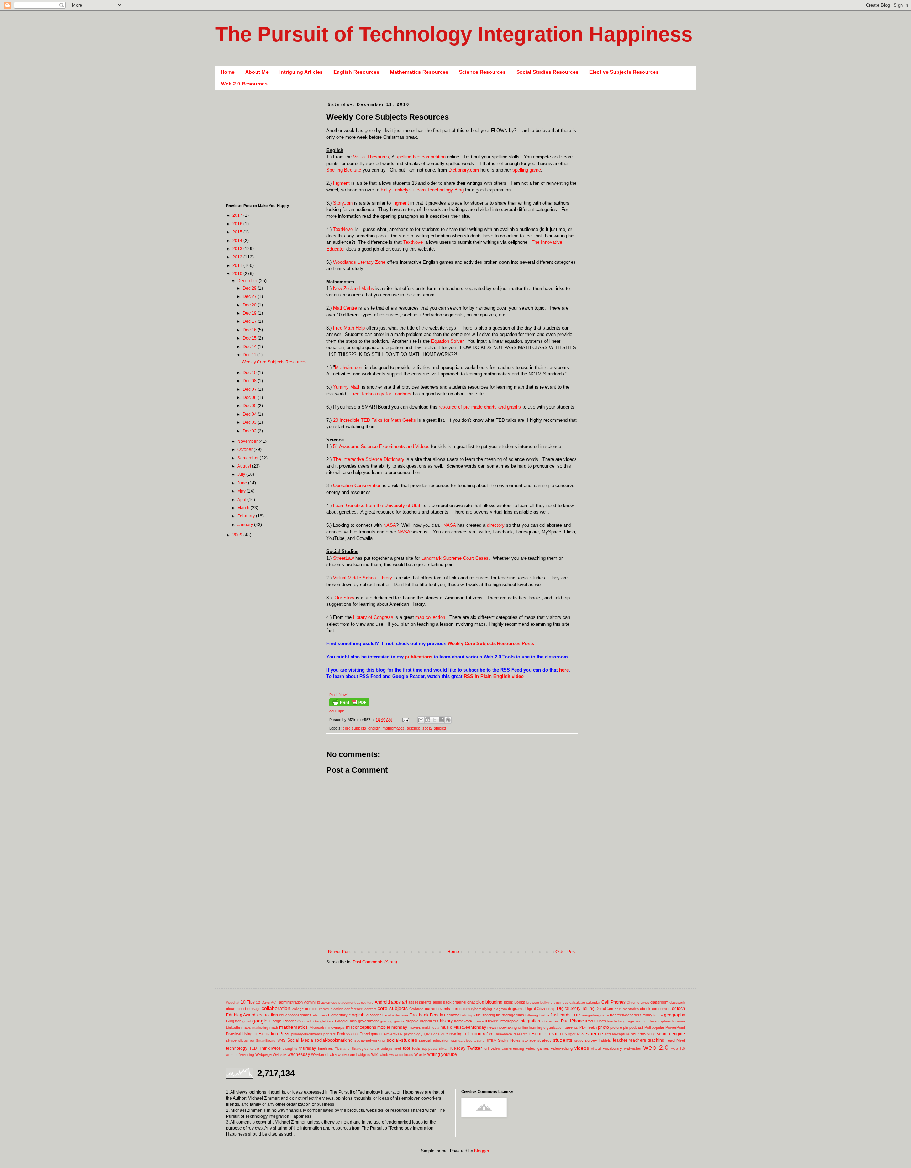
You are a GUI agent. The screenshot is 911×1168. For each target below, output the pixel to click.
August (244, 466)
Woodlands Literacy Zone (359, 262)
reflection (472, 1033)
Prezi (284, 1033)
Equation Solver (447, 341)
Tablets (605, 1040)
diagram (500, 1009)
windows (387, 1055)
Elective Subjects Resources (624, 72)
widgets (364, 1055)
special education (434, 1040)
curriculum (461, 1008)
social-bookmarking (334, 1040)
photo (603, 1027)
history (446, 1021)
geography (674, 1014)
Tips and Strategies (352, 1049)
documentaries (627, 1009)
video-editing (562, 1048)
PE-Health (588, 1027)
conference (353, 1009)
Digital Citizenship (540, 1008)
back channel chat (459, 1002)
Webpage (263, 1054)
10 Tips (248, 1002)
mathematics (394, 728)
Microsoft (317, 1028)
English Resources (356, 72)
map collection (429, 617)
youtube (449, 1054)
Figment (341, 183)
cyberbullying (481, 1009)
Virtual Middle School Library (362, 577)
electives (320, 1015)
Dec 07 (250, 389)
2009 (237, 534)
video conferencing (507, 1048)
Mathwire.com (349, 367)
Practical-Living (239, 1034)
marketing (260, 1028)
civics (645, 1002)
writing (433, 1054)
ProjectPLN (393, 1034)
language (626, 1021)
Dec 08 (250, 380)
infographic (509, 1021)
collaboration (276, 1008)
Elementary (338, 1015)
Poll (647, 1027)
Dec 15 (250, 338)
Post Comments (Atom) (375, 961)
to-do (374, 1049)
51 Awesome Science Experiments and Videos (381, 446)
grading (386, 1021)
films (520, 1015)
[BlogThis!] (427, 720)
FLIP (576, 1015)
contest (370, 1009)
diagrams (516, 1008)
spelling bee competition (421, 156)
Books (519, 1002)
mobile (383, 1027)
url (486, 1048)
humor (479, 1021)
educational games (295, 1015)
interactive (550, 1021)
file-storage (505, 1015)
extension (400, 1015)
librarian (678, 1021)
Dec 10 (250, 372)
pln (625, 1027)
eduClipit (336, 711)
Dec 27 (250, 296)
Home (228, 72)
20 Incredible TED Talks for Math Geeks (374, 420)
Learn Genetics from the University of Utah (377, 505)
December (248, 280)
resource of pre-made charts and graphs (480, 407)
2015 (237, 232)
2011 (237, 265)
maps (246, 1027)
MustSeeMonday (469, 1027)
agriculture (365, 1002)
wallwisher (633, 1048)
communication (331, 1009)
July (241, 474)
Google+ (304, 1021)
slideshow (246, 1040)
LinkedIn (233, 1028)
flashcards (560, 1014)
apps (396, 1002)
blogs (508, 1002)
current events (438, 1008)
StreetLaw (343, 558)
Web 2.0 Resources (244, 83)
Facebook (418, 1014)
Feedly (436, 1014)
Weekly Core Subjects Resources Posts (491, 643)
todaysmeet (391, 1048)
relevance (504, 1034)
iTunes (600, 1021)
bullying (546, 1002)
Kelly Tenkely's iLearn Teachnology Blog (422, 190)
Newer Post (339, 951)
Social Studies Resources (547, 72)
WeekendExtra (324, 1054)
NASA (389, 525)
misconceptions (361, 1027)
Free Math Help (349, 328)
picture (616, 1027)
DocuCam (604, 1008)
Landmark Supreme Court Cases (455, 558)
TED (253, 1048)
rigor (571, 1034)
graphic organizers (422, 1021)
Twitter (474, 1048)
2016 (237, 223)
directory (496, 525)
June (242, 482)
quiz (444, 1034)
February (246, 516)
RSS (580, 1034)
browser (532, 1002)
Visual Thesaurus (371, 156)
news (491, 1027)
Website (279, 1054)
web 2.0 (655, 1047)
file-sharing (485, 1015)
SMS (281, 1040)
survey (591, 1040)
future (658, 1015)
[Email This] (421, 720)
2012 (237, 256)
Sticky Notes (509, 1040)
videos (581, 1048)
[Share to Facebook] (441, 720)
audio (437, 1002)
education (268, 1014)
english (374, 728)
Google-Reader (282, 1021)
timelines (325, 1048)
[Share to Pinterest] (448, 720)
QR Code (432, 1034)
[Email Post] (405, 719)
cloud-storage (248, 1008)
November (248, 441)
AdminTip (312, 1002)
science (413, 728)
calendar (593, 1002)
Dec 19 (250, 313)
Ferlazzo (451, 1015)
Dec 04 (250, 414)
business (561, 1002)
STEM (491, 1040)
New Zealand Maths (353, 288)
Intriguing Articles (301, 72)
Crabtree (416, 1009)
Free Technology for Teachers (380, 393)
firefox (544, 1015)
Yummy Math (346, 387)
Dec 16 (250, 329)
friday (647, 1015)
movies (415, 1027)
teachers (637, 1040)
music (446, 1027)
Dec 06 (250, 397)
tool (406, 1048)
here (564, 670)
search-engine (671, 1033)
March (244, 507)
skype (231, 1040)
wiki (375, 1054)
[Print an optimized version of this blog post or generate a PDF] (349, 705)
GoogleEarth (346, 1021)
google (260, 1021)
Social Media (300, 1040)
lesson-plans (660, 1021)
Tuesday (457, 1048)
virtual (596, 1049)
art (404, 1002)
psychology (413, 1034)
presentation (266, 1033)
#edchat (232, 1002)
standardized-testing (468, 1040)
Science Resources (482, 72)
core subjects (354, 728)
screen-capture (617, 1034)
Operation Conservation (357, 485)
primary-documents (306, 1034)
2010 (237, 273)
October (245, 449)
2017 (237, 215)
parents (571, 1027)
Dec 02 (250, 430)
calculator (577, 1002)
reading (455, 1034)
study (578, 1040)
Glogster (233, 1021)
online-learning (530, 1028)
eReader (373, 1015)
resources (557, 1033)
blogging (493, 1002)
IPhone (577, 1021)
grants (399, 1021)
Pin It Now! (338, 695)
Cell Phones (613, 1002)
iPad (564, 1021)
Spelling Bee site (343, 170)
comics (311, 1008)
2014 (237, 240)
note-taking (507, 1027)
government (368, 1021)
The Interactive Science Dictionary (368, 459)
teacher (620, 1040)
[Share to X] (434, 720)
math (273, 1027)
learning (642, 1021)
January (245, 524)
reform (488, 1034)
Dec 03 (250, 422)
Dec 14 (250, 346)
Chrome (633, 1002)
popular (658, 1027)
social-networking (369, 1040)
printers (329, 1034)
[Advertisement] (455, 937)
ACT (274, 1002)
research (521, 1034)
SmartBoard (265, 1040)
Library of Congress (373, 617)
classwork (677, 1002)
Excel (386, 1015)
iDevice (491, 1021)
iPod (589, 1021)
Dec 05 (250, 405)
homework (463, 1021)
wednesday (299, 1054)
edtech (678, 1008)
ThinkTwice (270, 1048)
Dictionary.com (463, 170)
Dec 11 (250, 354)
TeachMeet (675, 1040)
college (298, 1009)
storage (529, 1040)
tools (416, 1048)
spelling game (526, 170)
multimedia (430, 1028)
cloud (230, 1008)
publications (418, 656)
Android (382, 1002)
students (562, 1040)
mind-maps (334, 1027)
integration (530, 1021)
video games (537, 1048)
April (242, 499)
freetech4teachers (626, 1015)
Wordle (420, 1054)
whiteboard (347, 1054)
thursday (307, 1048)
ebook (645, 1008)
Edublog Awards (242, 1014)
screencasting (643, 1034)
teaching (656, 1040)
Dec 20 (250, 304)
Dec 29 (250, 288)
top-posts (429, 1049)
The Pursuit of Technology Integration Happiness (454, 34)
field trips (467, 1015)
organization (553, 1028)
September (248, 458)
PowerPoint (675, 1027)
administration (291, 1002)
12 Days (262, 1002)
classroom (659, 1002)
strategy (544, 1040)
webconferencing (240, 1055)
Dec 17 (250, 321)
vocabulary (612, 1048)
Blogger (481, 1150)
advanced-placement (338, 1002)
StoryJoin (343, 203)
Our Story (344, 597)
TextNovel (343, 229)
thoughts (290, 1048)
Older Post (565, 951)
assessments (420, 1002)
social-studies (434, 728)
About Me (257, 72)
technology (236, 1048)
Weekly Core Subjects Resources (274, 361)
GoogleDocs (323, 1021)
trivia (443, 1049)
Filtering (531, 1015)
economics (661, 1008)
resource (537, 1033)
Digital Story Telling (576, 1008)
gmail (246, 1021)
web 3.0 (678, 1049)
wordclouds (404, 1055)
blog (480, 1002)
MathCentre (345, 308)
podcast (636, 1027)
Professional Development (360, 1034)
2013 (237, 248)
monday (399, 1027)
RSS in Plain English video (494, 676)
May (242, 491)
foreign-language (595, 1015)
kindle (612, 1021)
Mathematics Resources (419, 72)
